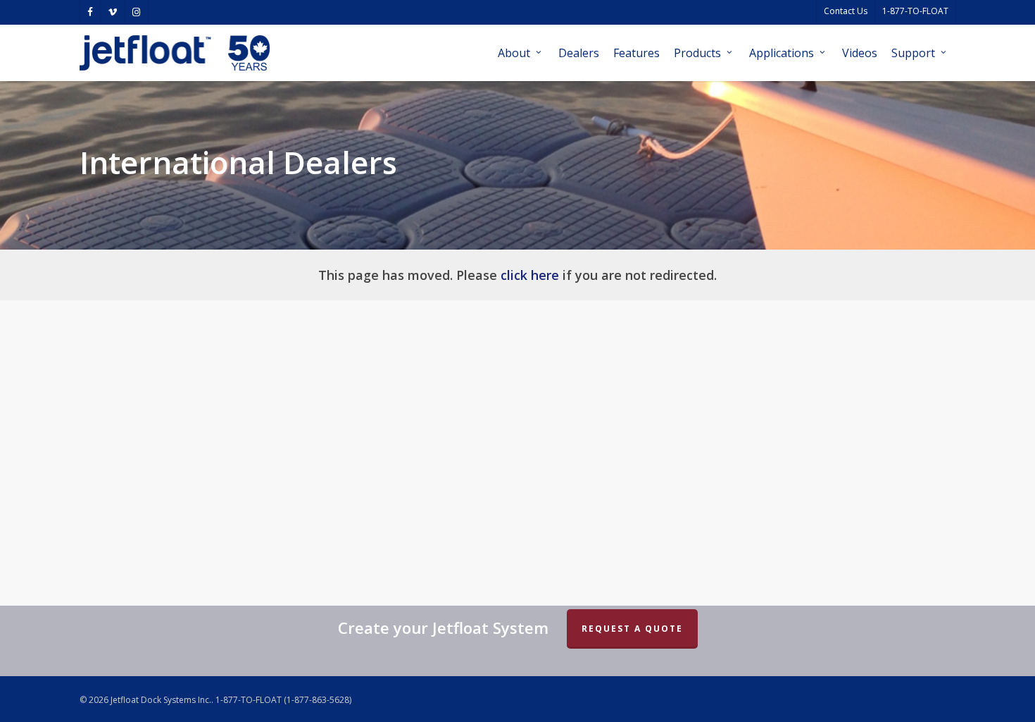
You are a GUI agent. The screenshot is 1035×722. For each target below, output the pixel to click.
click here (530, 275)
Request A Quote (632, 629)
